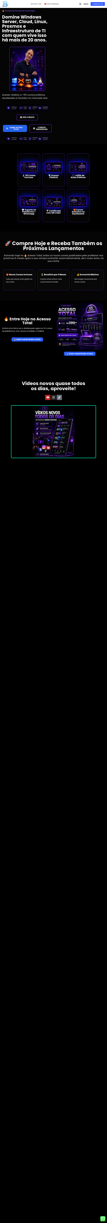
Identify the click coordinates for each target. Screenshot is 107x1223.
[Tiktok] (59, 397)
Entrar (86, 4)
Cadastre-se (98, 4)
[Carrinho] (80, 4)
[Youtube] (47, 397)
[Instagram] (53, 397)
